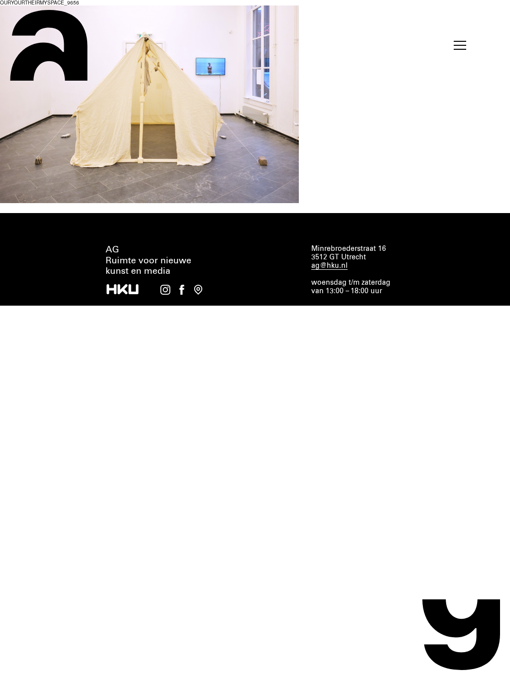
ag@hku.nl (329, 265)
